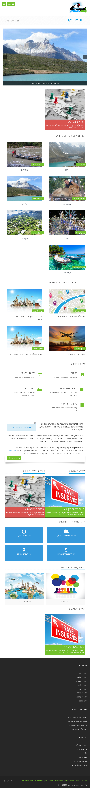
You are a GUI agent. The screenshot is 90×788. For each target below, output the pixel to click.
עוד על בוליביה (37, 164)
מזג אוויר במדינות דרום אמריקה (77, 717)
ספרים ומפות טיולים (80, 761)
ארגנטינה (67, 204)
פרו (66, 170)
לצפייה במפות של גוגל (20, 427)
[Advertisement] (26, 95)
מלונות (85, 753)
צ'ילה (24, 204)
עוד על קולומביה (79, 267)
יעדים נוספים (83, 701)
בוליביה (24, 170)
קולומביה (67, 272)
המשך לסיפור (38, 348)
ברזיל (66, 238)
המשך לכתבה (38, 311)
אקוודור (24, 238)
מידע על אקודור (82, 693)
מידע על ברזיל (82, 689)
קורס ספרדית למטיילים (79, 765)
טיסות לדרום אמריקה (76, 354)
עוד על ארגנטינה (79, 198)
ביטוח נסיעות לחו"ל (81, 745)
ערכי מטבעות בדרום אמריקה (78, 725)
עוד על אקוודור (37, 233)
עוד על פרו (81, 164)
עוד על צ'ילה (38, 198)
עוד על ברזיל (80, 233)
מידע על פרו (83, 673)
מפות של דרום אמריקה (79, 729)
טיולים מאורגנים (82, 749)
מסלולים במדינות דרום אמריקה (71, 316)
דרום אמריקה (9, 21)
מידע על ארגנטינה (81, 681)
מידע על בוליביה (82, 677)
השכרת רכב (83, 757)
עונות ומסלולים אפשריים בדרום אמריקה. (25, 354)
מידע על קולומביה (81, 697)
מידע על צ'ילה (82, 685)
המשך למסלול (80, 311)
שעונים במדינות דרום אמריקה (77, 721)
